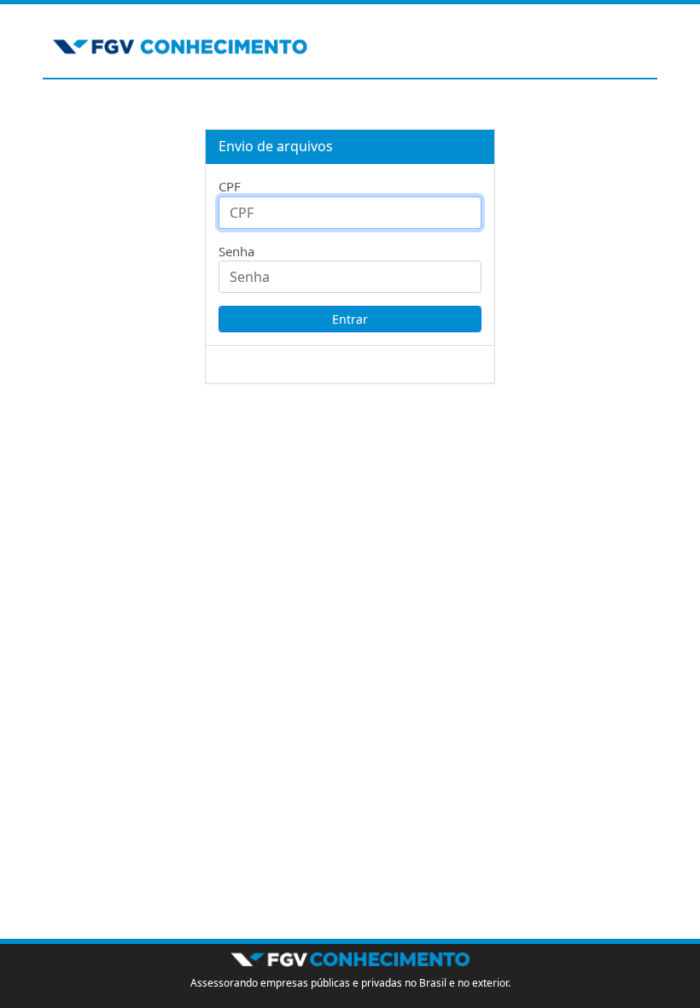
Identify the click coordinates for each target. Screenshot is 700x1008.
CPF (230, 186)
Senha (236, 251)
